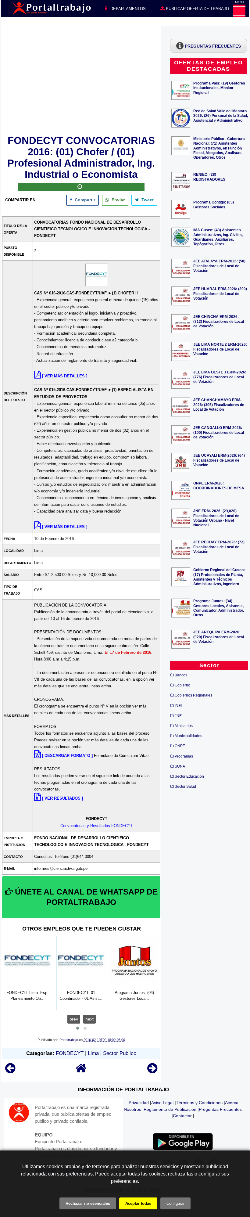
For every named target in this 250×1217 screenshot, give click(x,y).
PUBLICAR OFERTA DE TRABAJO (197, 8)
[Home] (81, 1071)
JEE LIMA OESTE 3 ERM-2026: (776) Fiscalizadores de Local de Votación (219, 376)
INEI (178, 706)
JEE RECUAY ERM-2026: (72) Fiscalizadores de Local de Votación (219, 546)
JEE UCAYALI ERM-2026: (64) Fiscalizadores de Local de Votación (219, 459)
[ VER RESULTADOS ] (62, 798)
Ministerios (184, 726)
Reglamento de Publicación (170, 1109)
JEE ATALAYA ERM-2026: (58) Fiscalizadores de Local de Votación (219, 265)
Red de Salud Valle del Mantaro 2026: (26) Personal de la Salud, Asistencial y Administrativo (220, 115)
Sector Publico (119, 1053)
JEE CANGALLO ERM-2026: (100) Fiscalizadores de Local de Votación (218, 432)
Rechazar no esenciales (88, 1203)
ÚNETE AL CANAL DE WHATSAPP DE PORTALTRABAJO (85, 897)
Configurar (175, 1203)
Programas (184, 756)
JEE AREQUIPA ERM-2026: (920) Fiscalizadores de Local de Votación (218, 636)
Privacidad (139, 1102)
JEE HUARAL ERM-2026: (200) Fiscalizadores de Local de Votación (220, 293)
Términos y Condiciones (199, 1102)
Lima (93, 1053)
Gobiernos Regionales (193, 695)
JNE (178, 716)
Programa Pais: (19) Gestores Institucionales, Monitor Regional (219, 87)
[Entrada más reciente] (10, 1071)
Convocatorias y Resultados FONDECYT (96, 825)
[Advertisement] (81, 79)
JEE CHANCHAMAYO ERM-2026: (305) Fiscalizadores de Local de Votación (218, 404)
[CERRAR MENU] (239, 11)
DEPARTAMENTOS (127, 8)
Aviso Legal (162, 1102)
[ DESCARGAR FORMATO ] (67, 755)
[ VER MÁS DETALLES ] (64, 376)
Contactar (182, 1115)
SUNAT (181, 766)
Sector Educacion (189, 776)
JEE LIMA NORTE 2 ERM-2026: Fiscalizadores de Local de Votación (220, 348)
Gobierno (182, 685)
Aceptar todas (138, 1203)
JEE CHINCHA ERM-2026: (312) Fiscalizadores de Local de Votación (218, 321)
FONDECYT (70, 1053)
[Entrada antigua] (152, 1071)
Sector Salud (185, 786)
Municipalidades (188, 736)
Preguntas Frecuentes (220, 1109)
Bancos (181, 675)
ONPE (180, 746)
